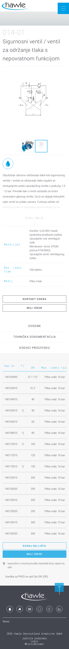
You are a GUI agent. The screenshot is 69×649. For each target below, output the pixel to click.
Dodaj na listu (34, 545)
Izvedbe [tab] (34, 326)
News (6, 621)
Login (34, 641)
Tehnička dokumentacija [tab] (34, 336)
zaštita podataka (34, 638)
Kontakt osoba (35, 299)
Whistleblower (34, 644)
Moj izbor (34, 307)
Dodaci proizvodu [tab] (34, 347)
